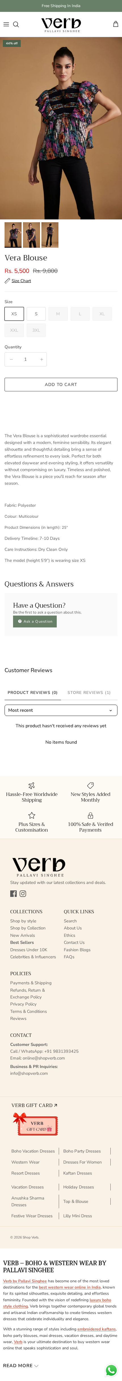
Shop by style (23, 921)
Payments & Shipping (31, 983)
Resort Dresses (25, 1173)
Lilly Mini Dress (77, 1216)
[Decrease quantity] (10, 359)
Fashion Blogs (77, 950)
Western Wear (25, 1162)
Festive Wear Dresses (31, 1216)
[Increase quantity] (40, 359)
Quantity (13, 347)
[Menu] (6, 24)
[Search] (18, 24)
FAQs (69, 957)
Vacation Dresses (27, 1187)
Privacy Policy (23, 1004)
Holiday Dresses (78, 1187)
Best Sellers (22, 942)
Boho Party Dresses (82, 1151)
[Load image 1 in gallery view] (61, 128)
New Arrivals (22, 935)
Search (70, 921)
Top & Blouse (75, 1201)
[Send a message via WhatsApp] (111, 1370)
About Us (73, 928)
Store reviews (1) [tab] (89, 692)
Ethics (69, 935)
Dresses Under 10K (28, 950)
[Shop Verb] (61, 24)
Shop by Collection (28, 928)
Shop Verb (30, 1237)
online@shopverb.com (44, 1058)
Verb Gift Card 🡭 (34, 1105)
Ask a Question (37, 621)
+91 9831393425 (61, 1051)
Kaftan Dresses (77, 1173)
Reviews (18, 1018)
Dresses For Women (82, 1162)
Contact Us (74, 942)
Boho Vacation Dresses (33, 1151)
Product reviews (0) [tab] (33, 692)
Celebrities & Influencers (33, 957)
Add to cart (61, 384)
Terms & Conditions (28, 1011)
